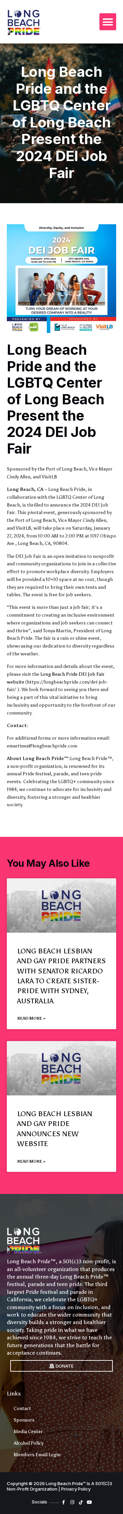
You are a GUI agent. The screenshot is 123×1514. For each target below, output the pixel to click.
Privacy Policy (76, 1489)
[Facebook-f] (64, 1502)
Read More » (31, 1018)
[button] (108, 21)
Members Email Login (37, 1455)
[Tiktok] (81, 1502)
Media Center (28, 1431)
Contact (22, 1408)
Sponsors (24, 1420)
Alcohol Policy (28, 1443)
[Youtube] (89, 1502)
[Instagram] (72, 1502)
